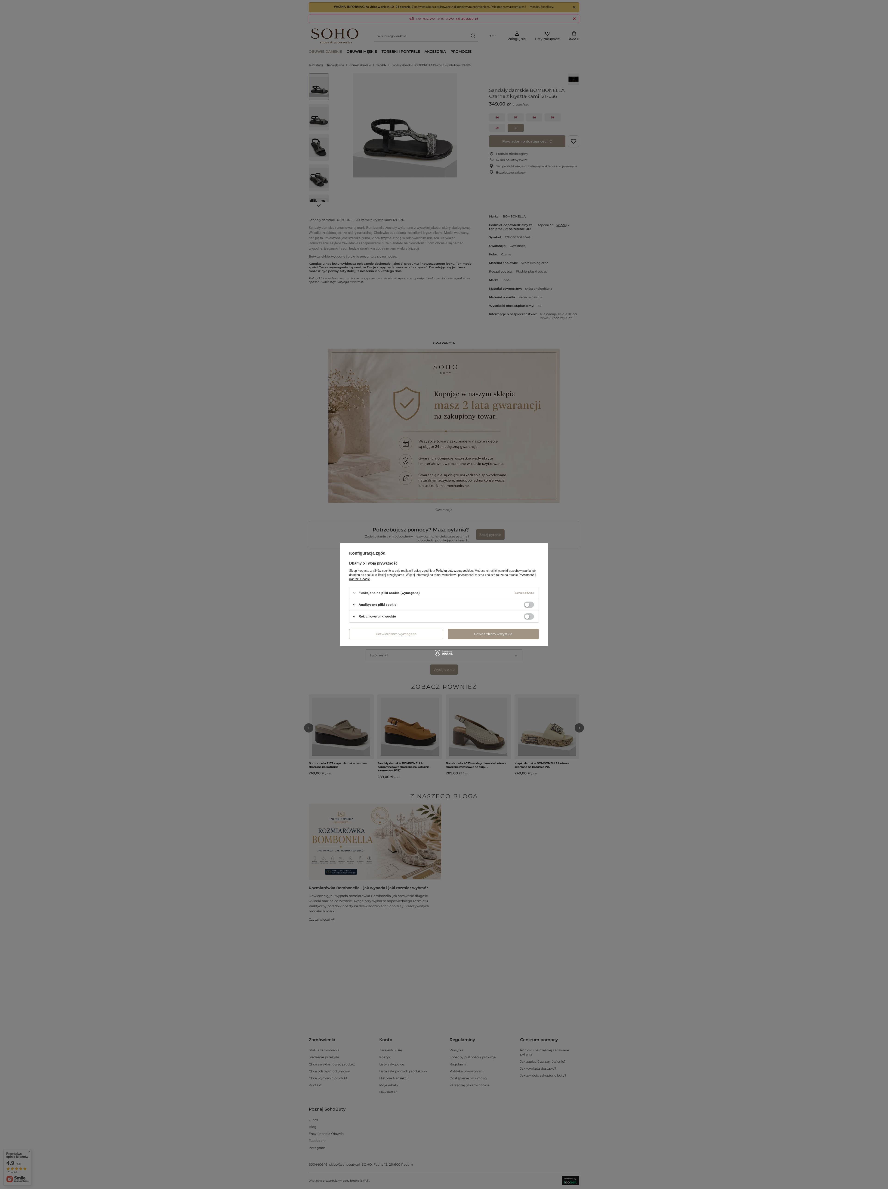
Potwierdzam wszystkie (493, 634)
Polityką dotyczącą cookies (454, 570)
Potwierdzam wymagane (396, 634)
